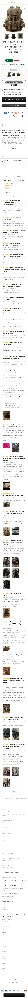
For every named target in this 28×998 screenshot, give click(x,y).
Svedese (4, 946)
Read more (5, 479)
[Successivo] (23, 74)
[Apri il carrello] (26, 2)
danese (3, 949)
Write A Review (7, 176)
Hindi (3, 970)
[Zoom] (24, 8)
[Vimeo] (18, 880)
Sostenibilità (5, 818)
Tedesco (4, 937)
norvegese (4, 951)
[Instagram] (8, 880)
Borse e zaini (5, 835)
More (14, 791)
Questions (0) (20, 180)
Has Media (21, 196)
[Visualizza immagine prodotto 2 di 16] (14, 36)
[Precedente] (4, 74)
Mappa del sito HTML (7, 820)
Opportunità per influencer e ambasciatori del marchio (13, 814)
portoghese (5, 934)
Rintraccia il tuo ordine (7, 867)
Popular (15, 196)
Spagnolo (4, 932)
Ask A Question (21, 176)
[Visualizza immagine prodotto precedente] (2, 18)
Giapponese (5, 965)
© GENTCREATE (14, 982)
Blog (3, 807)
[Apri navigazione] (2, 2)
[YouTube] (15, 880)
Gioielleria (4, 905)
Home (2, 798)
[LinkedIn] (22, 880)
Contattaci (4, 851)
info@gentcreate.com (7, 896)
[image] (6, 415)
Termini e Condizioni (7, 863)
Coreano (4, 961)
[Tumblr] (25, 880)
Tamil (3, 973)
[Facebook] (2, 880)
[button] (14, 64)
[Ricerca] (23, 2)
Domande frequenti (7, 855)
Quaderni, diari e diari (7, 919)
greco (3, 958)
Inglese (3, 930)
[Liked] (24, 206)
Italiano (3, 939)
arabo (3, 956)
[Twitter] (5, 880)
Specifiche (8, 156)
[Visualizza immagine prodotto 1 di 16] (7, 36)
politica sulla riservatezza (8, 853)
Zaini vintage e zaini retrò (10, 798)
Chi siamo (4, 809)
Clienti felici (5, 921)
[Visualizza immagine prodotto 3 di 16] (20, 36)
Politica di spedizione (12, 167)
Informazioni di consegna (8, 865)
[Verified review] (15, 206)
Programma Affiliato (7, 811)
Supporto (4, 843)
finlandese (4, 953)
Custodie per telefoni (7, 833)
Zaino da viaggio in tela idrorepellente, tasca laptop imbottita (14, 47)
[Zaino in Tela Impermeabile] (14, 18)
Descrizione (8, 125)
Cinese (3, 963)
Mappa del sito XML (6, 822)
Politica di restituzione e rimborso (13, 161)
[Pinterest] (12, 880)
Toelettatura (5, 909)
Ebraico (3, 968)
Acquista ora (14, 105)
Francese (4, 942)
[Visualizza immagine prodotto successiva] (26, 18)
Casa (3, 831)
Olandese (4, 944)
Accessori (4, 838)
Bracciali (4, 907)
